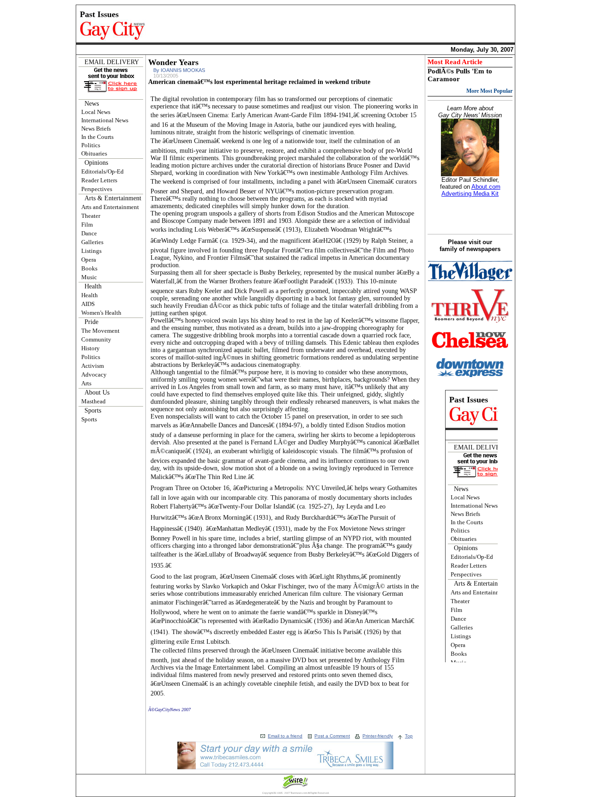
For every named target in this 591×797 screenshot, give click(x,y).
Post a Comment (332, 735)
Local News (95, 111)
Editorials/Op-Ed (102, 171)
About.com (486, 186)
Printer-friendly (377, 735)
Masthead (93, 401)
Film (87, 224)
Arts (86, 383)
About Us (96, 392)
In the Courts (97, 136)
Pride (91, 321)
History (90, 348)
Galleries (92, 242)
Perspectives (96, 189)
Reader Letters (99, 180)
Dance (89, 233)
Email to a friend (285, 735)
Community (96, 339)
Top (409, 735)
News (91, 103)
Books (89, 268)
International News (104, 120)
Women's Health (101, 312)
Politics (90, 145)
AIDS (88, 303)
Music (89, 277)
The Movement (100, 330)
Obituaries (94, 153)
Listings (91, 250)
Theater (90, 215)
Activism (92, 365)
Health (93, 286)
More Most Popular (489, 91)
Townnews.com (298, 792)
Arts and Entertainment (110, 207)
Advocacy (94, 374)
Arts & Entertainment (112, 198)
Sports (92, 410)
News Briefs (96, 128)
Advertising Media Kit (470, 193)
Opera (88, 259)
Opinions (96, 162)
